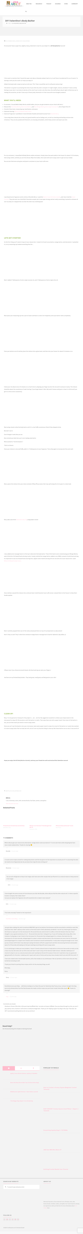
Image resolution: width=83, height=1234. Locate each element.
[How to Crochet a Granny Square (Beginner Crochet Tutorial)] (61, 1079)
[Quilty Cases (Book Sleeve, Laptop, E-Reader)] (6, 1075)
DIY (10, 23)
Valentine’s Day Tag (21, 519)
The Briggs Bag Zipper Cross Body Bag (21, 1101)
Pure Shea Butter (16, 107)
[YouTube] (13, 1219)
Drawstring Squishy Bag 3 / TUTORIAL (55, 1130)
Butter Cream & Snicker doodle (51, 197)
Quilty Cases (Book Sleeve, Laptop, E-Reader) (23, 1073)
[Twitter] (15, 1219)
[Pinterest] (10, 1219)
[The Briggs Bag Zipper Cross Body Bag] (6, 1103)
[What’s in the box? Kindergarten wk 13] (41, 817)
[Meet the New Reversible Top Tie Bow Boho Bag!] (6, 1084)
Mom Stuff (19, 41)
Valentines (26, 41)
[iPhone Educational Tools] (68, 817)
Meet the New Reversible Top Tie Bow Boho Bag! (24, 1082)
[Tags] (33, 1068)
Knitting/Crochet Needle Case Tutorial (55, 1169)
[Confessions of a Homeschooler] (13, 4)
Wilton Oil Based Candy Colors (23, 111)
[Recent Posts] (9, 1068)
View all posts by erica (12, 803)
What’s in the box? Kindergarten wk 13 (40, 826)
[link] (26, 11)
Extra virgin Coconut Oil (51, 107)
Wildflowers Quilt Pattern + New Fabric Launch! (24, 1091)
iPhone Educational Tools (64, 826)
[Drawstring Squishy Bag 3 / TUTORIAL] (61, 1122)
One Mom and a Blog (12, 918)
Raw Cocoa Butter (26, 107)
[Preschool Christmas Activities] (15, 817)
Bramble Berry (54, 114)
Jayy (7, 996)
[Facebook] (4, 1219)
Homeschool (12, 41)
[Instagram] (7, 1219)
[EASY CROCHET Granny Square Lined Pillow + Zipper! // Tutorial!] (61, 1100)
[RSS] (18, 1219)
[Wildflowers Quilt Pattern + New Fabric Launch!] (6, 1093)
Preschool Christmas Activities (13, 826)
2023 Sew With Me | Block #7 (52, 1150)
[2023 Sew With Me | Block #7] (61, 1141)
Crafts (7, 791)
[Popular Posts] (21, 1068)
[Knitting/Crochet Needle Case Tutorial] (61, 1161)
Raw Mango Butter (39, 107)
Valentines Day (17, 791)
